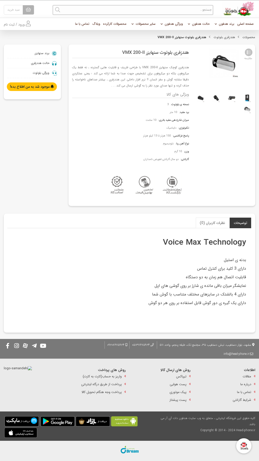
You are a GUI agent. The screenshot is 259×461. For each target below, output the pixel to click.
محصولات (249, 37)
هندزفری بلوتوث (224, 37)
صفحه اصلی (245, 24)
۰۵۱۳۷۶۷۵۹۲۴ (141, 344)
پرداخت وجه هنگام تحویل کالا (101, 392)
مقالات (247, 376)
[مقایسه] (248, 52)
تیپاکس (181, 376)
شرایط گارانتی (242, 400)
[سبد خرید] (28, 9)
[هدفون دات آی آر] (237, 9)
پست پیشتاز (177, 400)
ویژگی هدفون (174, 24)
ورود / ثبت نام (15, 24)
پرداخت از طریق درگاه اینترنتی (101, 384)
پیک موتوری (177, 392)
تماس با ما (82, 24)
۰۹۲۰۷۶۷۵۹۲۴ (116, 344)
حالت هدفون (201, 24)
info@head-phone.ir (236, 354)
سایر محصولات (146, 24)
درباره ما (245, 384)
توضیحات (240, 223)
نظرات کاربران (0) (212, 223)
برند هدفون (226, 24)
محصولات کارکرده (114, 24)
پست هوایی (178, 384)
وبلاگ (96, 24)
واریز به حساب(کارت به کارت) (102, 376)
